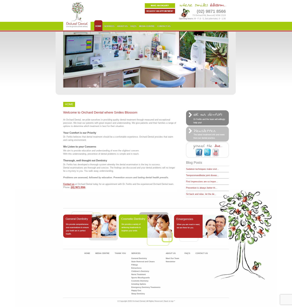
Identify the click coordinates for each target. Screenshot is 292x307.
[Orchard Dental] (77, 29)
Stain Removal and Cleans (143, 262)
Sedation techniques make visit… (202, 169)
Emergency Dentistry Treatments (145, 287)
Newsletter (170, 262)
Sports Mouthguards (140, 278)
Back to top (169, 301)
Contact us (68, 184)
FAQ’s (133, 26)
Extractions (136, 268)
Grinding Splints (138, 284)
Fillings (134, 265)
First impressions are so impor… (202, 181)
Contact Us (164, 26)
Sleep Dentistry (138, 294)
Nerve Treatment (138, 274)
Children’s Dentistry (140, 271)
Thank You (120, 253)
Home (98, 26)
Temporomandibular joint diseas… (202, 175)
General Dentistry (139, 258)
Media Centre (147, 26)
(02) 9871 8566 (78, 187)
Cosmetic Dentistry (139, 281)
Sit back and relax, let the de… (201, 194)
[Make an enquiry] (160, 7)
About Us (122, 26)
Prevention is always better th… (201, 188)
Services (109, 26)
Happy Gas (136, 290)
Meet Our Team (172, 258)
